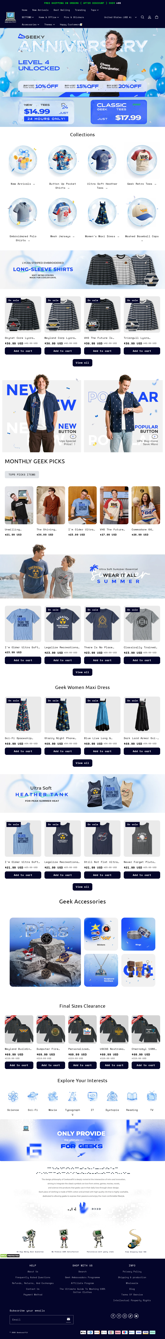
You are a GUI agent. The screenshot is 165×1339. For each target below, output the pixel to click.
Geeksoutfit (22, 1332)
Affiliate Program (82, 1283)
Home (24, 10)
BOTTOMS (26, 17)
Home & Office (47, 17)
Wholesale (132, 1283)
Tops (93, 10)
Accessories (29, 24)
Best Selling (62, 10)
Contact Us (32, 1289)
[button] (142, 17)
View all (82, 363)
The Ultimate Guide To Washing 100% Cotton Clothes (82, 1290)
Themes (48, 24)
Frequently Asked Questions (32, 1277)
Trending (80, 10)
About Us (33, 1271)
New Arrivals (40, 10)
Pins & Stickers (74, 17)
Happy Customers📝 (71, 24)
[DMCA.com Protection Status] (10, 1257)
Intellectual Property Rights (132, 1300)
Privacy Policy (132, 1271)
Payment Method (33, 1294)
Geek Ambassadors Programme (82, 1277)
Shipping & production (132, 1277)
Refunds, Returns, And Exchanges (33, 1283)
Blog (132, 1289)
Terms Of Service (132, 1294)
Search (82, 1271)
